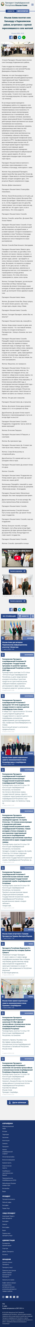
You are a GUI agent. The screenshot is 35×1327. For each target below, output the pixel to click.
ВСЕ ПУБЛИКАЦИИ (9, 616)
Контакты (5, 1254)
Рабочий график (6, 1202)
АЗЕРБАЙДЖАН (7, 1123)
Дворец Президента (8, 1251)
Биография (5, 1205)
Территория (5, 1134)
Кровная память (6, 1163)
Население (5, 1137)
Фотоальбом (5, 1188)
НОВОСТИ (11, 11)
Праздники (5, 1146)
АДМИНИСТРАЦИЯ (8, 1240)
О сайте (4, 1306)
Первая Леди (6, 1208)
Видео (4, 1191)
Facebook (11, 1297)
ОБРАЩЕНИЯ (6, 1259)
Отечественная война (8, 1157)
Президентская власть (8, 1199)
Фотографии (5, 1227)
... (17, 1035)
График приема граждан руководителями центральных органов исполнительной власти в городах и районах (9, 1287)
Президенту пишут (7, 1267)
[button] (3, 584)
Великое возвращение (8, 1160)
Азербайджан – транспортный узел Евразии (7, 1173)
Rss (17, 1297)
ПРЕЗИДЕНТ (6, 1196)
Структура (5, 1248)
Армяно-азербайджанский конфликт (7, 1152)
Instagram (3, 1297)
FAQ (3, 1304)
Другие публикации (19, 1102)
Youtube (7, 1297)
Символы (5, 1143)
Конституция (5, 1140)
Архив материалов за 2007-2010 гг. (13, 1308)
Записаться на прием (8, 1280)
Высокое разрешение (16, 571)
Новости (4, 1224)
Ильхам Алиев (21, 5)
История (4, 1131)
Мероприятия (23, 11)
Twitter (14, 1297)
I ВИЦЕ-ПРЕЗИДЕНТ (8, 1213)
